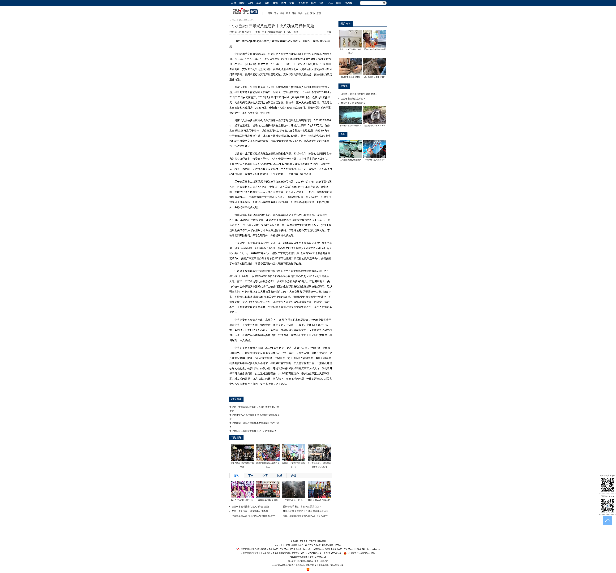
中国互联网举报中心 (248, 549)
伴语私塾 (303, 3)
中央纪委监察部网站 (272, 32)
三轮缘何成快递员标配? (350, 160)
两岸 (338, 3)
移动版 (348, 3)
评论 (282, 13)
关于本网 (294, 541)
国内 (250, 3)
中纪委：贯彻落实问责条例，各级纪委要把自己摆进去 (254, 409)
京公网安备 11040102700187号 (361, 553)
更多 (329, 32)
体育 (267, 3)
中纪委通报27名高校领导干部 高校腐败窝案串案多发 (254, 417)
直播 (275, 3)
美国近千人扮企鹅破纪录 (353, 103)
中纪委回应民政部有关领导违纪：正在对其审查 (253, 431)
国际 (241, 3)
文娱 (292, 3)
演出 (322, 3)
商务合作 (303, 541)
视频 (258, 3)
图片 (283, 3)
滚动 (312, 13)
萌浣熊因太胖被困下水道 (374, 125)
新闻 (238, 20)
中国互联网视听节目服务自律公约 (255, 553)
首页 (233, 3)
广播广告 (313, 541)
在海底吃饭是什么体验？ (350, 125)
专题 (306, 13)
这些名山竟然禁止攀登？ (353, 98)
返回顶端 (607, 520)
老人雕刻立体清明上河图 (374, 77)
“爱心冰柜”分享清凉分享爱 (374, 49)
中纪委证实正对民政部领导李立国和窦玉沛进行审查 (254, 425)
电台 (313, 3)
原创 (318, 13)
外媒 (294, 13)
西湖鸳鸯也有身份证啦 (350, 77)
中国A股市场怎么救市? (375, 160)
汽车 (330, 3)
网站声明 (322, 541)
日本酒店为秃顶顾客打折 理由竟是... (359, 94)
